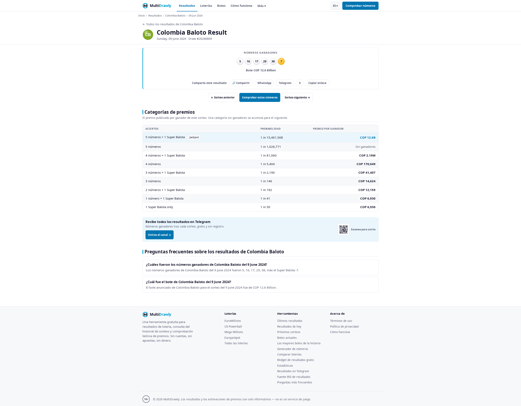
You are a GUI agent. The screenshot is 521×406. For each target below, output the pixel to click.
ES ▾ (335, 6)
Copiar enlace (317, 83)
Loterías (206, 6)
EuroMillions (232, 321)
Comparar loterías (289, 354)
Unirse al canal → (159, 235)
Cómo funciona (241, 6)
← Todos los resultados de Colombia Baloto (172, 24)
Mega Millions (233, 332)
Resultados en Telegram (293, 371)
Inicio (141, 15)
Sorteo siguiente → (297, 97)
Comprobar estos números (260, 97)
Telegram (285, 83)
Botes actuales (287, 338)
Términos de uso (341, 321)
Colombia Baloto (175, 15)
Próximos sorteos (288, 332)
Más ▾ (261, 6)
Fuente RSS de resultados (293, 377)
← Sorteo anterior (223, 97)
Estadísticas (285, 365)
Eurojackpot (232, 338)
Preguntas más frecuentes (294, 382)
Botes (221, 6)
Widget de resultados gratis (295, 360)
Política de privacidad (344, 326)
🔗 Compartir (241, 83)
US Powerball (233, 326)
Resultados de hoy (289, 326)
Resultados (187, 6)
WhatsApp (264, 83)
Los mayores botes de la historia (299, 343)
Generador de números (292, 349)
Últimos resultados (289, 321)
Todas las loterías (236, 343)
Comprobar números (360, 6)
